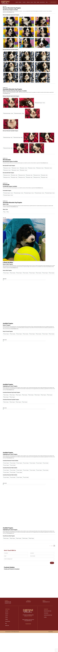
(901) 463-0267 (53, 2)
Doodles (45, 617)
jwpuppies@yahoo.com (46, 601)
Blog (6, 623)
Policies (6, 617)
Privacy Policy (50, 631)
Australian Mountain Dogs (48, 615)
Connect (6, 615)
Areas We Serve (42, 2)
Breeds (20, 2)
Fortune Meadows (9, 12)
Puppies (6, 619)
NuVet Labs (7, 625)
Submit (52, 562)
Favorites (24, 2)
